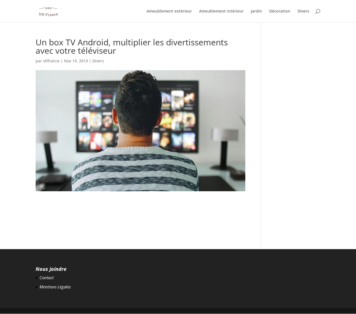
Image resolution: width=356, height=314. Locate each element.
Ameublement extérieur (169, 11)
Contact (46, 277)
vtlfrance (51, 60)
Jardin (256, 11)
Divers (303, 11)
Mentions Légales (55, 287)
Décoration (279, 11)
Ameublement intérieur (221, 11)
